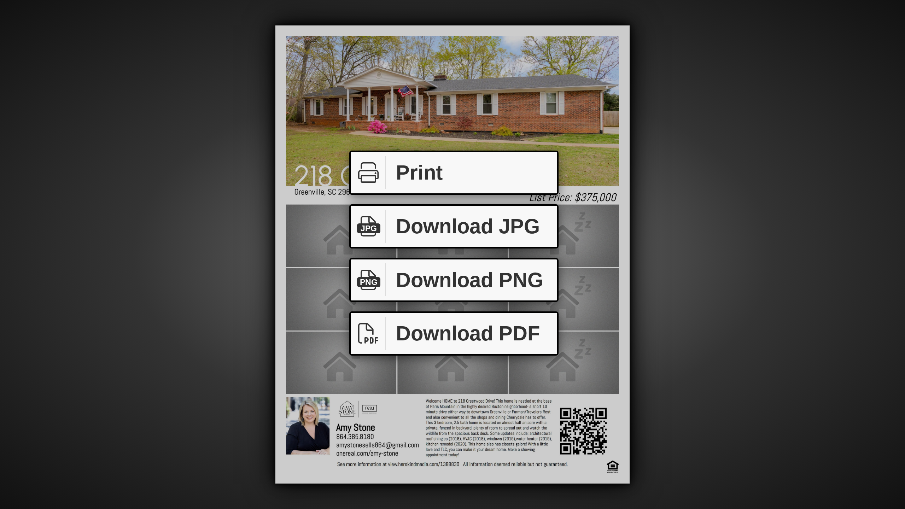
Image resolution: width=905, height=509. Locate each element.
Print (419, 172)
